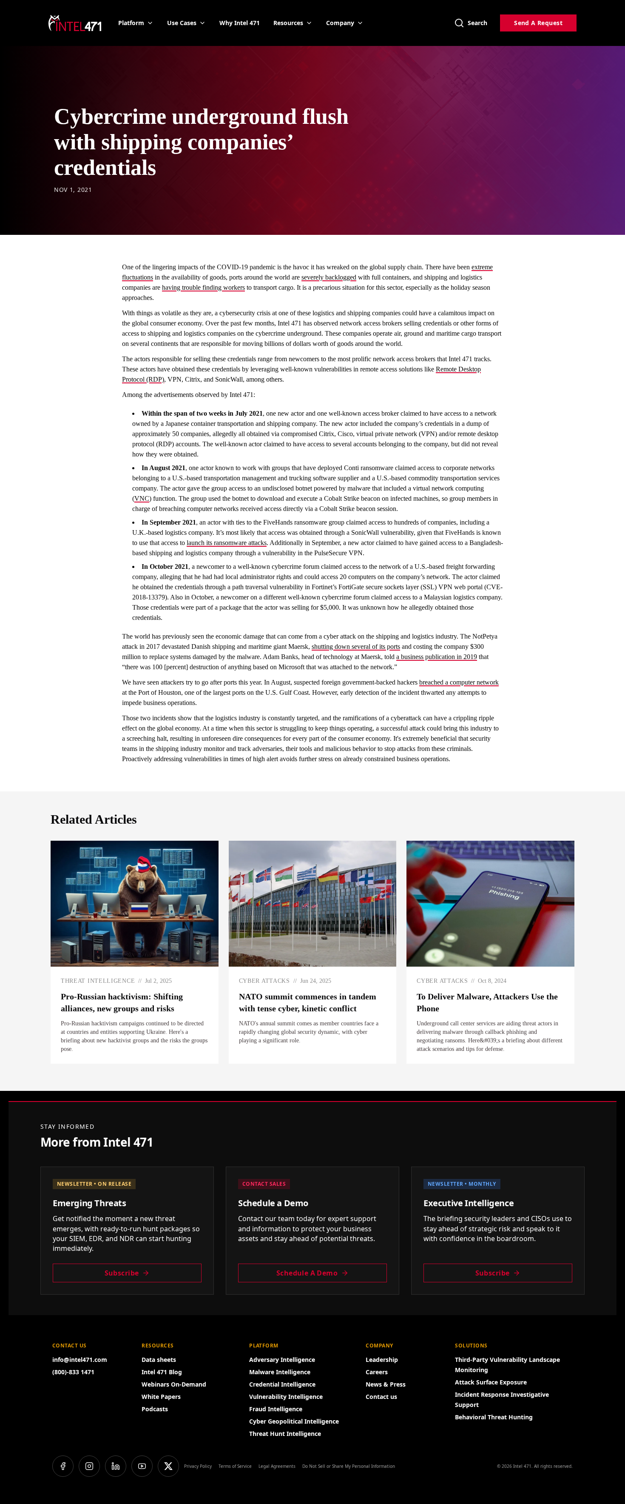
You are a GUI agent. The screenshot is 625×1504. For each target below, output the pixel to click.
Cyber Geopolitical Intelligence (294, 1421)
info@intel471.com (79, 1360)
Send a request (538, 23)
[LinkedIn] (115, 1466)
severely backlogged (328, 277)
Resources (288, 23)
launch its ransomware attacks (227, 542)
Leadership (382, 1360)
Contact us (381, 1397)
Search (477, 23)
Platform (131, 23)
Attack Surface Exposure (491, 1382)
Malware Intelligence (279, 1372)
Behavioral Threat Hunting (494, 1417)
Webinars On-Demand (174, 1384)
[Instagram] (89, 1466)
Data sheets (159, 1360)
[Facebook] (63, 1466)
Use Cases (181, 23)
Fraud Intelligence (275, 1409)
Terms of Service (235, 1466)
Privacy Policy (198, 1466)
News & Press (386, 1384)
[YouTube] (142, 1466)
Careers (377, 1372)
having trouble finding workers (203, 287)
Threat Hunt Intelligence (285, 1434)
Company (340, 23)
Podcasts (155, 1409)
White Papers (161, 1397)
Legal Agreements (277, 1466)
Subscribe (122, 1273)
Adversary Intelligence (282, 1360)
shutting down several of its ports (356, 646)
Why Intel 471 (239, 23)
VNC (141, 498)
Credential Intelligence (282, 1384)
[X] (168, 1466)
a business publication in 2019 (436, 656)
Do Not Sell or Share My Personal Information (348, 1466)
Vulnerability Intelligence (286, 1397)
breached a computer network (459, 682)
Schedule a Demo (307, 1273)
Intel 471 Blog (162, 1372)
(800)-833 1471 (73, 1372)
